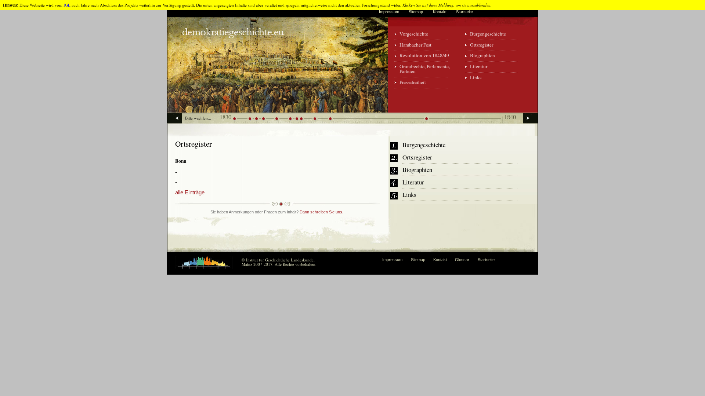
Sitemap (416, 12)
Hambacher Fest (415, 44)
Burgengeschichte (488, 33)
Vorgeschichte (414, 33)
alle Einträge (190, 192)
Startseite (464, 12)
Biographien (482, 55)
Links (475, 77)
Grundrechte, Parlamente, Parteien (425, 68)
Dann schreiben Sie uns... (323, 212)
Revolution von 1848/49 (424, 55)
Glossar (462, 259)
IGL (67, 5)
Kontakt (439, 12)
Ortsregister (481, 44)
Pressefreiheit (413, 82)
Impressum (389, 12)
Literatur (478, 66)
